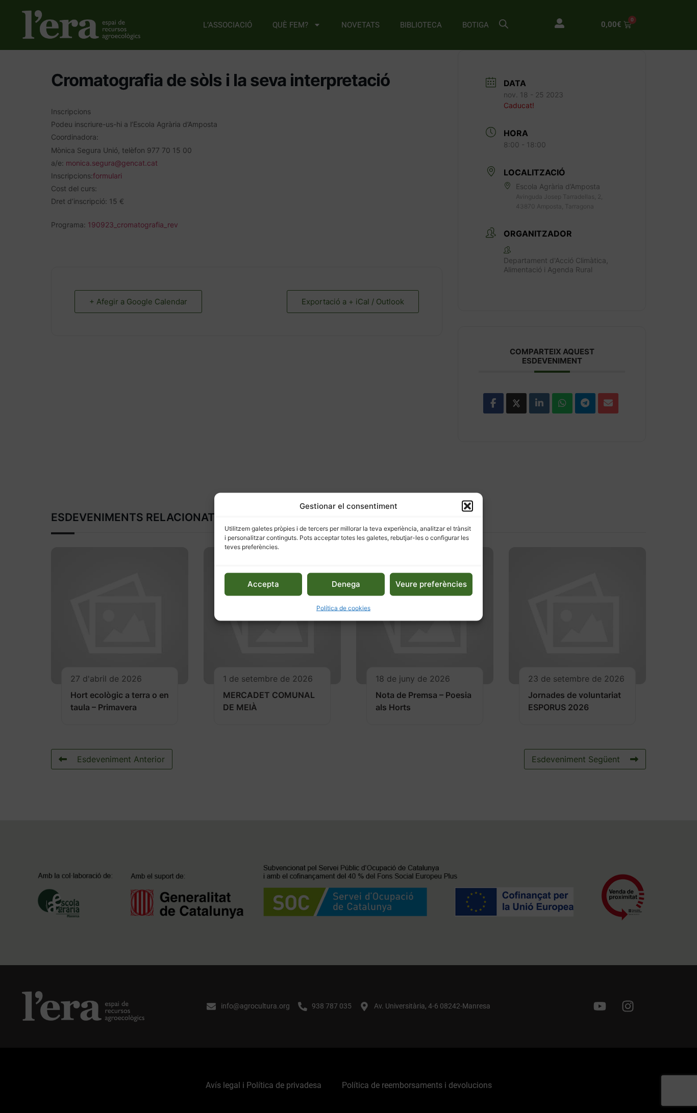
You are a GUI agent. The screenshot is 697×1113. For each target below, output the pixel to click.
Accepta (263, 583)
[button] (467, 506)
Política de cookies (343, 607)
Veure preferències (431, 583)
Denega (346, 583)
